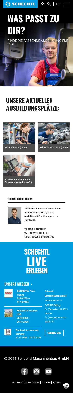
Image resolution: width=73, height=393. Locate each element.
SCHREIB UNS (54, 333)
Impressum (17, 382)
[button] (66, 386)
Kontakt (57, 382)
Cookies (46, 382)
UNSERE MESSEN (16, 284)
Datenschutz (32, 382)
